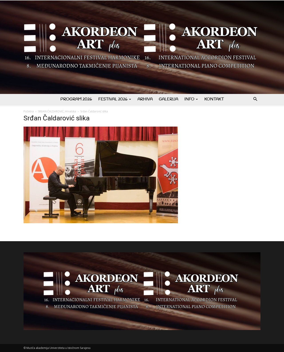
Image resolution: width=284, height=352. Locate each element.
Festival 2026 (113, 99)
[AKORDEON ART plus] (142, 47)
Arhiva (145, 99)
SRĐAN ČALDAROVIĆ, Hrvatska (57, 111)
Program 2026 (76, 99)
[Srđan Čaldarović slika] (101, 222)
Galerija (168, 99)
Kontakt (214, 99)
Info (189, 99)
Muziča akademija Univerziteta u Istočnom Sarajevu (58, 348)
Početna (29, 111)
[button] (255, 99)
